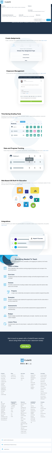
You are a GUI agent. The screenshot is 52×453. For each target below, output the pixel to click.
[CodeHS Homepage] (6, 2)
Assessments (33, 410)
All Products (3, 375)
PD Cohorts (3, 414)
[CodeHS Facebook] (21, 364)
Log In (44, 20)
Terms (42, 411)
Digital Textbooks (44, 393)
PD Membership (4, 420)
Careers (42, 407)
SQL (12, 415)
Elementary (43, 381)
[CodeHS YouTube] (26, 364)
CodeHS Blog (23, 422)
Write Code (33, 382)
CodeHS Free (3, 381)
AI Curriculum (43, 396)
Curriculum (43, 373)
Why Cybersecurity (23, 407)
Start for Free (13, 376)
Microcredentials (4, 418)
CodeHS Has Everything (33, 403)
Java (12, 410)
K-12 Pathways (43, 378)
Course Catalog (43, 375)
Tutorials (42, 391)
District (22, 375)
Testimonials (23, 419)
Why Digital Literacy (23, 411)
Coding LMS (3, 376)
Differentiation (33, 407)
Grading (32, 379)
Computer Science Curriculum (3, 384)
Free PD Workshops (3, 412)
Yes (31, 422)
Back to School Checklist (23, 414)
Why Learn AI (23, 408)
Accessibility (43, 416)
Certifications (3, 387)
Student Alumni (24, 433)
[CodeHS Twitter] (28, 364)
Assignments (33, 375)
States (22, 417)
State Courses (43, 383)
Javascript (13, 406)
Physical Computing (33, 417)
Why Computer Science (23, 404)
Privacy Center (43, 408)
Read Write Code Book (24, 424)
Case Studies (23, 415)
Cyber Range (3, 394)
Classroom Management (33, 377)
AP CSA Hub (43, 394)
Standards (42, 386)
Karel (12, 416)
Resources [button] (38, 15)
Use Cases (23, 373)
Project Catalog (43, 376)
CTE (21, 380)
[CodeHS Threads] (30, 364)
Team (42, 405)
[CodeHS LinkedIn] (24, 364)
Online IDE (3, 378)
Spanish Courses (44, 384)
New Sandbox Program (14, 405)
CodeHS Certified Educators (8, 440)
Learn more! (44, 40)
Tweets (22, 420)
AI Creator (3, 391)
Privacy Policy (43, 413)
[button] (14, 6)
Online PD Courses (3, 404)
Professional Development (3, 389)
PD (1, 402)
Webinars (22, 428)
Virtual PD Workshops (3, 409)
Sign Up (48, 19)
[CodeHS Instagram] (22, 364)
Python (12, 408)
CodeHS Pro (3, 380)
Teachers (22, 378)
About (42, 403)
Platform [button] (30, 6)
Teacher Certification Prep (4, 416)
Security (42, 415)
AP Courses (43, 380)
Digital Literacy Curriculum (43, 398)
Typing (2, 393)
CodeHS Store (6, 449)
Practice (42, 389)
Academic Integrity (32, 388)
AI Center (42, 410)
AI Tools (32, 385)
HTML (12, 411)
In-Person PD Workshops (3, 407)
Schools (22, 376)
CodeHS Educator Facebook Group (9, 444)
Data (31, 381)
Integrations (33, 384)
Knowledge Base (24, 426)
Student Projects (24, 429)
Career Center (23, 431)
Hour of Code (43, 388)
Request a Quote (38, 19)
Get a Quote (13, 378)
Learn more (25, 346)
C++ (11, 413)
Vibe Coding (33, 420)
